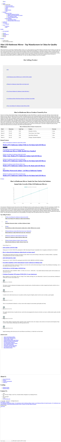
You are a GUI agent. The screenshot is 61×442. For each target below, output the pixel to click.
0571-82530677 (6, 31)
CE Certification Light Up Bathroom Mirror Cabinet (24, 403)
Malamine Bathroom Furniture (13, 14)
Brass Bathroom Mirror (8, 347)
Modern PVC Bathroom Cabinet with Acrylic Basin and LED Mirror (24, 165)
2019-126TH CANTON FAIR (10, 247)
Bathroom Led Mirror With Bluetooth (11, 341)
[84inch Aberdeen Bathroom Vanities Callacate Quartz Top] (16, 240)
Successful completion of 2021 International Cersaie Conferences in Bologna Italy (22, 262)
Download (5, 22)
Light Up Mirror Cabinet (8, 339)
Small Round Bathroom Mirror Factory (14, 404)
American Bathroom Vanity (13, 17)
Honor (6, 8)
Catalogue (7, 23)
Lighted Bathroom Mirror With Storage (11, 340)
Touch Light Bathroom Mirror (9, 336)
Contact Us (5, 21)
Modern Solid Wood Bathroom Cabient (15, 15)
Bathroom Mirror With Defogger (14, 20)
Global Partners (8, 9)
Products (4, 12)
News (4, 25)
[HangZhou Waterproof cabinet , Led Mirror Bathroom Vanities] (4, 169)
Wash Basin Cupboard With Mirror (10, 345)
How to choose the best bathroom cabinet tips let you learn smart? (19, 252)
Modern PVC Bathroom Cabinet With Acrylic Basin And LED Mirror (24, 145)
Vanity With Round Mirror (9, 344)
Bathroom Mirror (8, 18)
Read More (5, 147)
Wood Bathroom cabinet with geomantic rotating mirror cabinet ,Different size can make (22, 227)
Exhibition (7, 26)
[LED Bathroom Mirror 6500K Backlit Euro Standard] (14, 149)
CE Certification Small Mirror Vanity (7, 403)
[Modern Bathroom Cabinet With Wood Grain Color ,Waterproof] (18, 231)
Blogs (6, 27)
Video (6, 11)
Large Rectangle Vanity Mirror (9, 346)
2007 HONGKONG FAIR (9, 258)
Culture (6, 7)
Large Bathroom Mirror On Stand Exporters (43, 403)
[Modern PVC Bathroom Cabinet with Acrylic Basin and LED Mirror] (14, 164)
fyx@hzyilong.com (6, 398)
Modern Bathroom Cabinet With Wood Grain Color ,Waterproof (18, 232)
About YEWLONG (6, 379)
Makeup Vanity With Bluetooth (9, 338)
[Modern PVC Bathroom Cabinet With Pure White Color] (16, 235)
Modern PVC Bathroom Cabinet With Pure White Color (16, 237)
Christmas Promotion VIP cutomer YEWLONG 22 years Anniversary (20, 274)
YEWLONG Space (9, 5)
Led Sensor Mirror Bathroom (9, 342)
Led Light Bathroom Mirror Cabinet (10, 343)
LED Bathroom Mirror (12, 19)
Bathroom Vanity (8, 13)
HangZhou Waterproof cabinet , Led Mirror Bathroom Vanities (22, 170)
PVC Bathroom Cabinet (12, 16)
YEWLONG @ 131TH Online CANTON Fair (14, 268)
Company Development (9, 6)
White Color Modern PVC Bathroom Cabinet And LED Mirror (22, 156)
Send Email (2, 406)
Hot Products (2, 402)
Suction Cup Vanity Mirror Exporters (29, 404)
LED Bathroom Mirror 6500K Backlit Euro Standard (19, 151)
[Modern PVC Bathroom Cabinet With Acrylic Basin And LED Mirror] (14, 142)
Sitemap (7, 402)
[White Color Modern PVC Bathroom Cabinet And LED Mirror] (14, 154)
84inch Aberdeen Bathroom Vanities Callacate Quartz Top (16, 241)
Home (4, 3)
